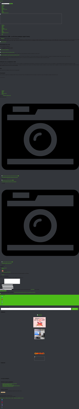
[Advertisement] (25, 370)
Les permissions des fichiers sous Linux (7, 386)
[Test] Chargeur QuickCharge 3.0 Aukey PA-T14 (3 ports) (10, 177)
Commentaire (2, 283)
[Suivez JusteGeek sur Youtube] (2, 299)
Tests (2, 7)
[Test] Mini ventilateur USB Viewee (7, 263)
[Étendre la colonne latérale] (0, 293)
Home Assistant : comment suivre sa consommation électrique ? (11, 385)
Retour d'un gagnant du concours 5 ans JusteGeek (9, 181)
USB (10, 95)
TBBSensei (2, 38)
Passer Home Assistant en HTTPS (7, 384)
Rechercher (75, 308)
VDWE (2, 6)
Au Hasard (3, 5)
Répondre (3, 274)
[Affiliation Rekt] (39, 360)
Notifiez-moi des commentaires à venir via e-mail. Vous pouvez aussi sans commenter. (25, 289)
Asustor (3, 27)
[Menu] (0, 2)
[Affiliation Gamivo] (39, 355)
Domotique (3, 8)
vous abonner (32, 289)
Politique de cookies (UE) (5, 12)
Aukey (9, 95)
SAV (2, 10)
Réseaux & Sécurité (4, 9)
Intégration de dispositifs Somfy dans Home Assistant (9, 383)
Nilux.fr (3, 11)
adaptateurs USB (5, 95)
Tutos (2, 29)
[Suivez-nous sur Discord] (2, 302)
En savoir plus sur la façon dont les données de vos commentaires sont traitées (24, 292)
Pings (3, 268)
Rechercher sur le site (5, 307)
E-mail (1, 286)
